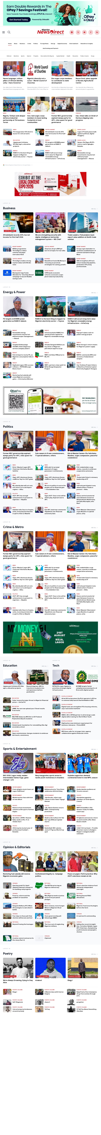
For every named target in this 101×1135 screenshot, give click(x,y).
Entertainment (73, 43)
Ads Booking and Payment (50, 48)
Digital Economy (62, 43)
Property (36, 56)
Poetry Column (84, 56)
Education (75, 56)
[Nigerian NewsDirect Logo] (50, 32)
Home (10, 43)
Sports (22, 56)
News (15, 43)
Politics (35, 43)
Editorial (9, 56)
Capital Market (60, 56)
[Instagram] (71, 32)
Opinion (29, 56)
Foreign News (44, 43)
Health (68, 56)
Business (22, 43)
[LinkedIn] (97, 32)
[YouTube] (84, 32)
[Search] (9, 32)
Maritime (16, 56)
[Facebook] (90, 32)
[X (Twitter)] (78, 32)
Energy (53, 43)
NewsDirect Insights (87, 43)
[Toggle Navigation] (4, 32)
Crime (29, 43)
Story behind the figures (47, 56)
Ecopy (92, 56)
